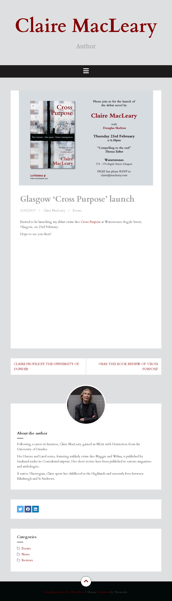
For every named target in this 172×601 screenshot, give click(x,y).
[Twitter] (20, 509)
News (26, 554)
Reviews (27, 560)
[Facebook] (28, 509)
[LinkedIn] (35, 509)
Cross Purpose (91, 222)
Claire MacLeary (86, 26)
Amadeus (103, 592)
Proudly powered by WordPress (64, 592)
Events (77, 210)
